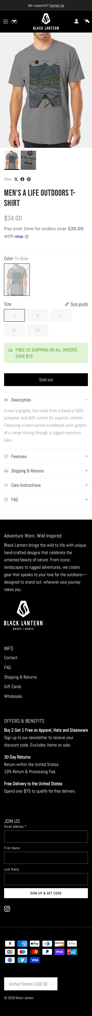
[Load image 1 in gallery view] (46, 90)
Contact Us (57, 5)
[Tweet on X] (16, 179)
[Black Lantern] (46, 21)
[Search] (16, 21)
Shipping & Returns (20, 677)
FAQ (7, 667)
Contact (11, 657)
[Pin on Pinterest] (29, 179)
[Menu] (5, 21)
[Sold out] (17, 280)
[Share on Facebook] (22, 179)
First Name (12, 848)
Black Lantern (24, 998)
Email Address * (15, 826)
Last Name (11, 869)
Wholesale (13, 696)
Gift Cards (12, 686)
